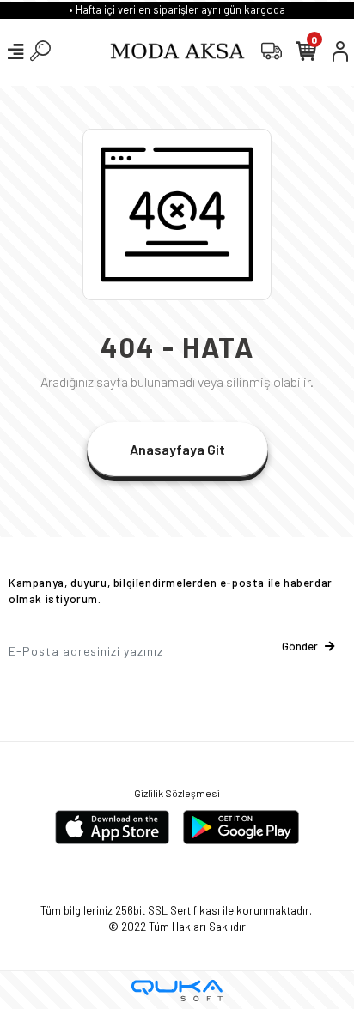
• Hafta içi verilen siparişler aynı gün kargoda (177, 9)
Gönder (300, 646)
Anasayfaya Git (177, 449)
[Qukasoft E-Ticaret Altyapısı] (177, 990)
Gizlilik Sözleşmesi (177, 793)
